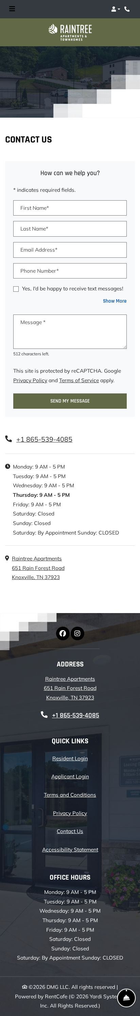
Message (33, 322)
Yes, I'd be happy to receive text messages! (72, 288)
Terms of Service (79, 380)
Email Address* (38, 250)
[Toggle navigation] (12, 9)
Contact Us (70, 831)
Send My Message (70, 401)
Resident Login (70, 758)
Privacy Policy (30, 380)
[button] (115, 9)
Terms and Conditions (70, 794)
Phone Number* (39, 271)
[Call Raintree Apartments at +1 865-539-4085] (128, 9)
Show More (115, 301)
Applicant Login (70, 776)
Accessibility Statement (70, 849)
